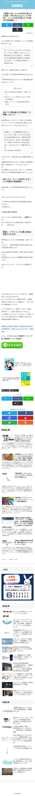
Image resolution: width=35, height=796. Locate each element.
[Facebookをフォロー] (25, 413)
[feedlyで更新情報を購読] (9, 423)
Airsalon (18, 793)
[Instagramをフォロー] (9, 418)
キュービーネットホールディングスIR (15, 197)
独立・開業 (6, 390)
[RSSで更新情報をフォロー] (25, 423)
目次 (15, 88)
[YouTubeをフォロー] (25, 418)
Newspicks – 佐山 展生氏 (14, 150)
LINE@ (15, 336)
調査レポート (15, 390)
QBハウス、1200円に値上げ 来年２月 (14, 70)
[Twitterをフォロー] (9, 413)
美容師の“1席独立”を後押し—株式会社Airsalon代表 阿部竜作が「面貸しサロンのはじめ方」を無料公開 (17, 328)
